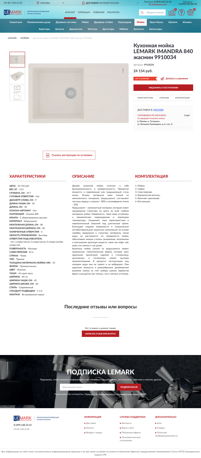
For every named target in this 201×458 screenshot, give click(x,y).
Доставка (91, 423)
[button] (158, 4)
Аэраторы (44, 29)
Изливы (187, 22)
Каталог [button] (70, 12)
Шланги (172, 22)
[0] (190, 12)
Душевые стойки (103, 22)
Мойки (140, 22)
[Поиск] (142, 12)
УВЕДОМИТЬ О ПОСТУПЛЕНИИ (163, 88)
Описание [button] (164, 98)
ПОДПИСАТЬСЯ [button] (129, 387)
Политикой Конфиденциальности (100, 394)
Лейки (85, 22)
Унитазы (92, 29)
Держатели (75, 29)
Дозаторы (108, 29)
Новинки (98, 12)
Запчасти (138, 29)
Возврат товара (94, 433)
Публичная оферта (131, 433)
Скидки (161, 428)
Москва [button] (158, 110)
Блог (159, 423)
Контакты (113, 12)
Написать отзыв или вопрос (100, 334)
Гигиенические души (38, 22)
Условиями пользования (128, 394)
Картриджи (124, 22)
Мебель (124, 29)
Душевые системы (66, 22)
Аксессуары (155, 29)
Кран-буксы (156, 22)
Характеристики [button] (145, 98)
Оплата (90, 428)
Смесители (16, 22)
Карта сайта (128, 428)
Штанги (59, 29)
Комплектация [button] (182, 98)
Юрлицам (84, 12)
